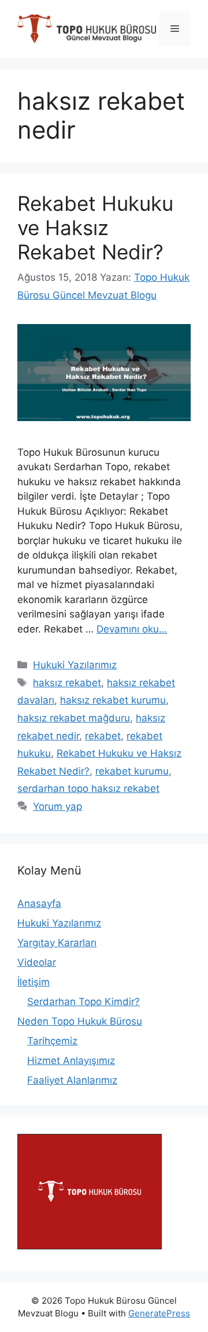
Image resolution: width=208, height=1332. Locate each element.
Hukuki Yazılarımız (75, 665)
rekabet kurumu (132, 771)
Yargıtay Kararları (56, 942)
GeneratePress (159, 1313)
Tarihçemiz (52, 1041)
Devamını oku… (131, 629)
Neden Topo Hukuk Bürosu (79, 1021)
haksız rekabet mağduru (73, 718)
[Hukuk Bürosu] (89, 1246)
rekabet (103, 736)
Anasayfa (39, 903)
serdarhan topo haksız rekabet (88, 788)
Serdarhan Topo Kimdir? (83, 1001)
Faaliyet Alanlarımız (72, 1080)
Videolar (36, 962)
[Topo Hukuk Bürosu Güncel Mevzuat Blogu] (86, 28)
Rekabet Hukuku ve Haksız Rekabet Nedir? (95, 227)
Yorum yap (57, 806)
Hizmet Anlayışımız (71, 1060)
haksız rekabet (67, 683)
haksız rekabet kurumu (113, 700)
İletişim (33, 982)
